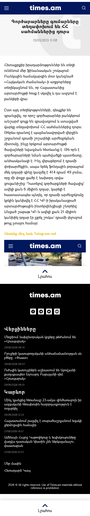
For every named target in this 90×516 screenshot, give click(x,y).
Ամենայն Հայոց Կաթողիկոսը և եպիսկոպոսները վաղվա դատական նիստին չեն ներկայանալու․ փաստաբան (40, 441)
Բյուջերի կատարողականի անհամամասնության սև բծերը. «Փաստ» (43, 355)
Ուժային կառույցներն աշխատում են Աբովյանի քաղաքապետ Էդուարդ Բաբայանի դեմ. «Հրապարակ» (40, 374)
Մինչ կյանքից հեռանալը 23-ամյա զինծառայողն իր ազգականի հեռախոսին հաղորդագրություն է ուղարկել (42, 404)
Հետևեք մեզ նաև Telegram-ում (30, 233)
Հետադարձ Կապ (17, 470)
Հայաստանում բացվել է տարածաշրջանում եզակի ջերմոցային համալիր (43, 422)
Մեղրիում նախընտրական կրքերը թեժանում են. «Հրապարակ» (40, 339)
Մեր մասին (12, 463)
